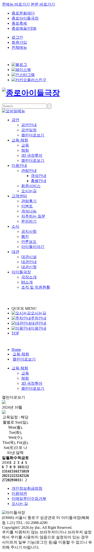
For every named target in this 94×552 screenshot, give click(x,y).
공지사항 (29, 231)
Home (16, 349)
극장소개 (29, 277)
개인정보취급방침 (27, 488)
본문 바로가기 (43, 4)
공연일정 (29, 130)
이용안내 (19, 165)
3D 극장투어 (31, 155)
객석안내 (38, 176)
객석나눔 (29, 211)
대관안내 (29, 262)
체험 (25, 150)
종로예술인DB (24, 28)
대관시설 (29, 257)
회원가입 (19, 42)
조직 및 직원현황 (35, 287)
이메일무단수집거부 (29, 498)
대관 (15, 252)
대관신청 (29, 267)
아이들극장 (21, 272)
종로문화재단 (23, 13)
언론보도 (29, 242)
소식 (15, 226)
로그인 (17, 37)
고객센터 (19, 196)
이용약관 (19, 493)
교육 (25, 145)
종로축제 (19, 23)
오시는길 (29, 191)
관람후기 (29, 201)
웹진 (25, 236)
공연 (15, 120)
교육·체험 (20, 140)
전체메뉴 (19, 47)
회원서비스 (30, 186)
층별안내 (38, 181)
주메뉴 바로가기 (16, 4)
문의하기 (29, 221)
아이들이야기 (32, 247)
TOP (15, 333)
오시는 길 (20, 504)
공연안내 (29, 125)
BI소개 (27, 282)
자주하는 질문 (33, 216)
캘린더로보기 (32, 135)
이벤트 (27, 206)
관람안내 (29, 171)
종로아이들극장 (25, 18)
